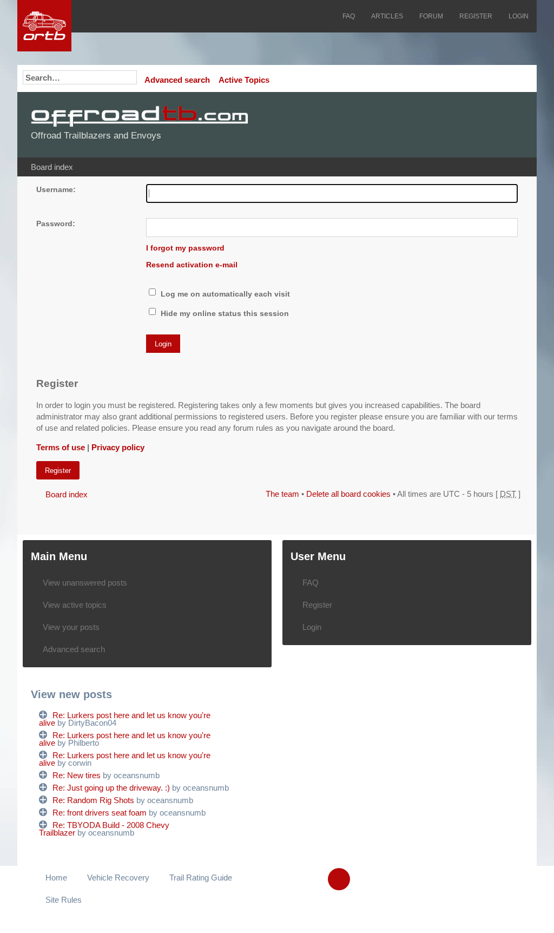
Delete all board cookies (348, 493)
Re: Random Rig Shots (93, 800)
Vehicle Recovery (118, 877)
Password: (55, 224)
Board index (52, 167)
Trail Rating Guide (200, 877)
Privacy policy (117, 447)
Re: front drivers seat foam (99, 812)
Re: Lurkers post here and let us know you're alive (124, 719)
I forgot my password (185, 248)
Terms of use (60, 447)
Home (56, 877)
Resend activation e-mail (192, 265)
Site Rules (63, 899)
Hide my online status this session (224, 314)
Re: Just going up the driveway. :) (111, 787)
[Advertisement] (392, 124)
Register (58, 470)
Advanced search (177, 79)
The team (282, 493)
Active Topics (244, 79)
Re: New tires (76, 775)
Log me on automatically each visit (224, 294)
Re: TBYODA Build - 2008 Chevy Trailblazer (104, 828)
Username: (56, 190)
